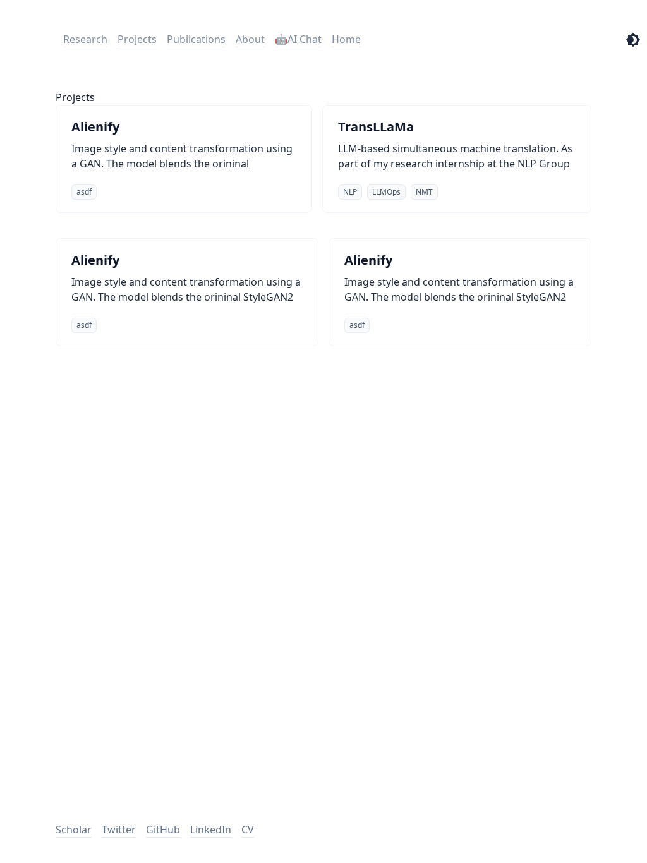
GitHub (163, 829)
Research (85, 39)
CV (247, 829)
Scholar (74, 829)
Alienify (95, 126)
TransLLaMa (376, 126)
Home (346, 39)
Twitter (119, 829)
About (250, 39)
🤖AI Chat (298, 39)
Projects (137, 39)
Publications (196, 39)
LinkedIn (210, 829)
